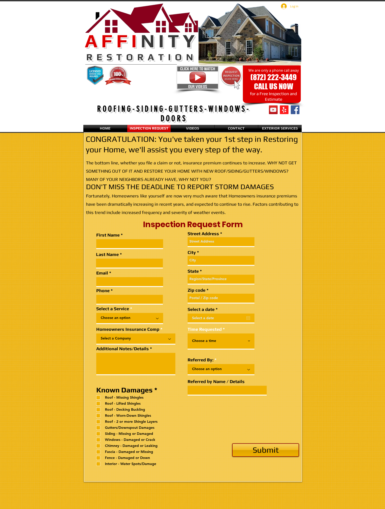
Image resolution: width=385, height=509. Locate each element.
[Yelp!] (284, 109)
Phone (103, 290)
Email (102, 273)
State (193, 271)
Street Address (203, 233)
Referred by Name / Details (216, 381)
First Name (108, 235)
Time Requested (205, 329)
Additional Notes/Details (122, 348)
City (192, 252)
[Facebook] (295, 109)
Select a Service (112, 308)
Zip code (196, 290)
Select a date (204, 309)
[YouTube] (273, 109)
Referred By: (200, 360)
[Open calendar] (248, 318)
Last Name (107, 254)
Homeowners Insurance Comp (127, 329)
